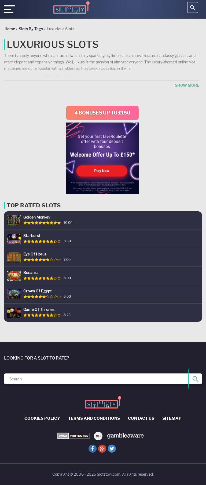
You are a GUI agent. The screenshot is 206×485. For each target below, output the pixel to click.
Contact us (141, 418)
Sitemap (172, 418)
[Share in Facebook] (93, 449)
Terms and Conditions (94, 418)
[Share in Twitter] (112, 449)
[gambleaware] (125, 435)
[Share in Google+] (102, 449)
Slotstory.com (108, 474)
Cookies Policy (42, 418)
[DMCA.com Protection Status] (73, 436)
